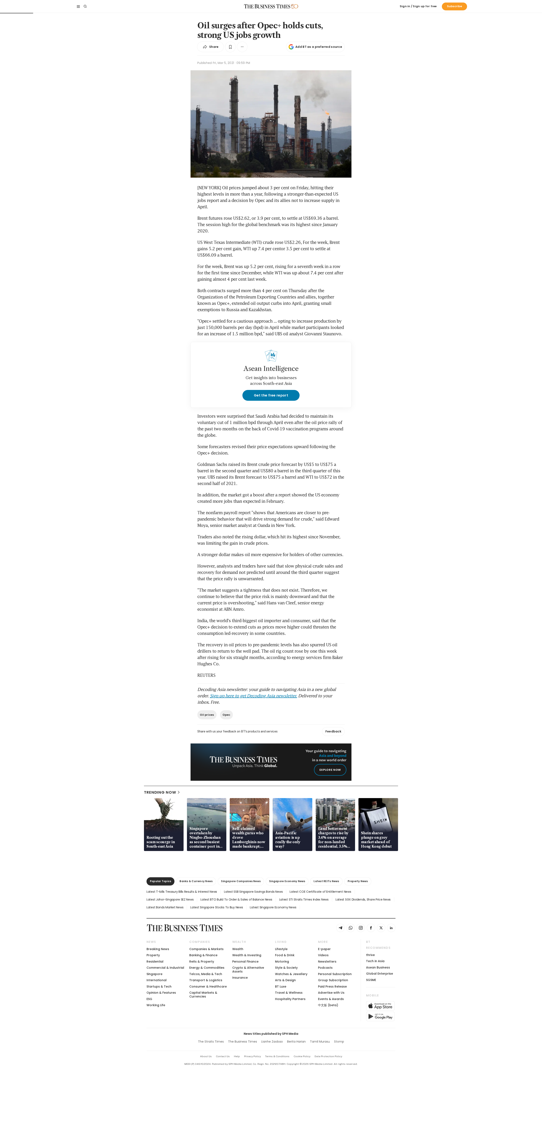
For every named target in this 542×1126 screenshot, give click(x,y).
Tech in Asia (375, 961)
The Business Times (242, 1041)
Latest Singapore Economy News (273, 907)
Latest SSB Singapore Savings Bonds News (253, 892)
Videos (323, 955)
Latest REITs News (326, 881)
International (157, 980)
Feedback (333, 731)
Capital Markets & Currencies (203, 994)
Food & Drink (285, 955)
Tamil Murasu (320, 1041)
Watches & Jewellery (291, 974)
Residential (155, 961)
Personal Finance (245, 961)
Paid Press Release (332, 986)
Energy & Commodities (206, 968)
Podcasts (325, 968)
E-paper (324, 949)
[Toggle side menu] (78, 6)
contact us (223, 1056)
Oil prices (207, 715)
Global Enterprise (379, 973)
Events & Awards (331, 999)
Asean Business (378, 967)
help (237, 1056)
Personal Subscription (335, 974)
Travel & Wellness (289, 993)
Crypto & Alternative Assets (248, 969)
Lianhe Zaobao (272, 1041)
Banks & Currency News (196, 881)
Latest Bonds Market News (165, 907)
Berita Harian (296, 1041)
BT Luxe (280, 986)
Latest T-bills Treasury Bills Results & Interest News (182, 892)
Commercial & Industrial (165, 968)
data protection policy (328, 1056)
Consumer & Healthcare (208, 986)
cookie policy (302, 1056)
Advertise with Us (331, 993)
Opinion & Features (161, 993)
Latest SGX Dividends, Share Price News (363, 899)
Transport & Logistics (205, 980)
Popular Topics (160, 881)
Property (153, 955)
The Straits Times (211, 1041)
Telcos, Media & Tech (205, 974)
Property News (358, 881)
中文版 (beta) (328, 1005)
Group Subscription (333, 980)
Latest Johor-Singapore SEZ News (170, 899)
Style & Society (286, 968)
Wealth (237, 949)
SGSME (371, 980)
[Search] (85, 6)
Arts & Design (285, 980)
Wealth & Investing (246, 955)
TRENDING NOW (160, 792)
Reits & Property (201, 961)
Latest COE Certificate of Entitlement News (320, 892)
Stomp (339, 1041)
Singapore (154, 974)
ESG (149, 999)
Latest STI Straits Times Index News (304, 899)
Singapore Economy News (287, 881)
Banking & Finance (203, 955)
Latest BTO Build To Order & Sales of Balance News (236, 899)
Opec (226, 715)
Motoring (282, 961)
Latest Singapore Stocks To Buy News (216, 907)
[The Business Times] (267, 6)
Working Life (156, 1005)
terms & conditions (277, 1056)
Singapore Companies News (241, 881)
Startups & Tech (159, 986)
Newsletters (327, 961)
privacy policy (252, 1056)
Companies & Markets (206, 949)
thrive (370, 955)
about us (206, 1056)
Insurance (240, 977)
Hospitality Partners (290, 999)
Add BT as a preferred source (318, 47)
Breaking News (158, 949)
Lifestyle (281, 949)
